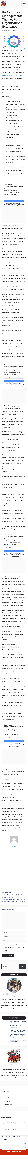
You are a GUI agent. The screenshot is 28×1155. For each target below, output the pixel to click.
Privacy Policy (8, 1104)
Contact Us (7, 1101)
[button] (18, 3)
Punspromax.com (15, 1151)
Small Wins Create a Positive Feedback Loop (17, 1026)
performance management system (12, 75)
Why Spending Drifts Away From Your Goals (18, 1022)
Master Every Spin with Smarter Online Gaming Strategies (18, 1031)
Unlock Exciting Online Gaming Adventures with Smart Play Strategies (17, 1036)
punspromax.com (19, 1065)
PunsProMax (5, 997)
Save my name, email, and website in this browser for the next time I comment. (14, 947)
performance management (10, 442)
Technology (7, 892)
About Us (6, 1097)
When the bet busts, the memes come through (18, 1041)
